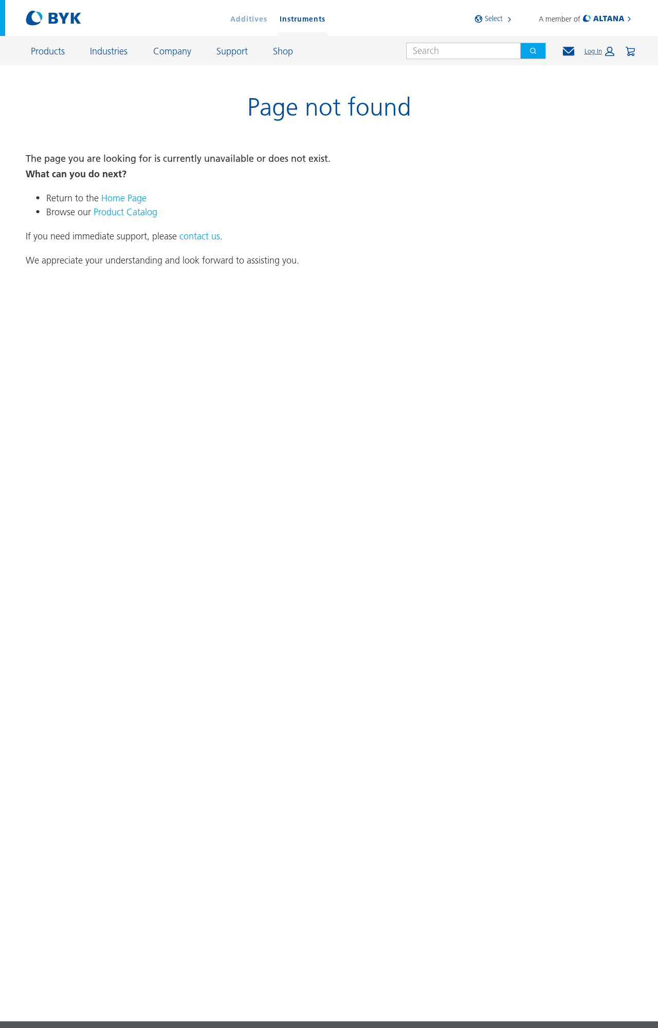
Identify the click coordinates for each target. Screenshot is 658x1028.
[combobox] (459, 51)
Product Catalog (125, 212)
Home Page (124, 198)
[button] (599, 51)
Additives (248, 19)
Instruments (302, 19)
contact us (199, 236)
